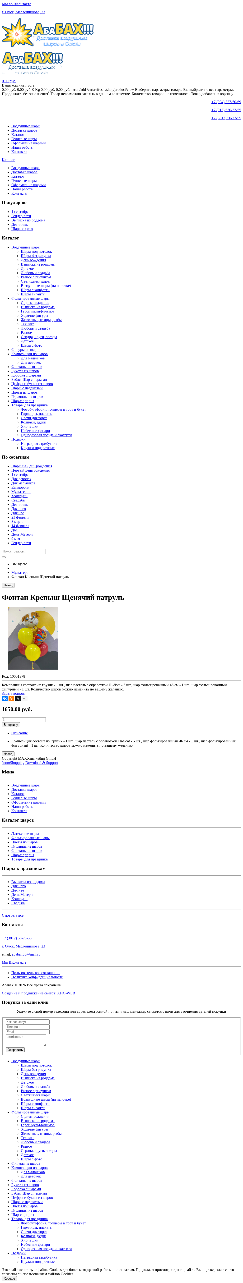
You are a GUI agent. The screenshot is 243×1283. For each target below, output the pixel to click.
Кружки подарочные (38, 448)
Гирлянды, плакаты (36, 414)
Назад (8, 585)
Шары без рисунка (36, 256)
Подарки (18, 439)
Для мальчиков (33, 358)
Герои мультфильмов (38, 311)
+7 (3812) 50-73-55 (226, 118)
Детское (27, 269)
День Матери (22, 534)
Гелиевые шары (24, 139)
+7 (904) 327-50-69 (226, 102)
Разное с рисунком (36, 277)
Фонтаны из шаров (26, 367)
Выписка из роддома (28, 220)
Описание (19, 733)
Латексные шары (25, 834)
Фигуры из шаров (25, 350)
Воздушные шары (25, 126)
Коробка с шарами (26, 375)
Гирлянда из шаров (26, 846)
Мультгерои (21, 492)
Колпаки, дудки (33, 422)
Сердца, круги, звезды (39, 337)
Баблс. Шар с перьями (29, 379)
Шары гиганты (33, 294)
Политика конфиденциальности (37, 977)
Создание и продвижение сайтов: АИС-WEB (38, 993)
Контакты (19, 152)
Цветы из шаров (24, 392)
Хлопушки (29, 426)
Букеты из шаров (25, 371)
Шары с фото (22, 229)
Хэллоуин (19, 496)
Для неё (17, 513)
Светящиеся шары (35, 281)
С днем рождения (35, 303)
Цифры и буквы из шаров (32, 384)
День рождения (33, 260)
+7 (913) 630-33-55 (226, 110)
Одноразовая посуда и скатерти (46, 435)
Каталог (17, 135)
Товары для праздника (29, 405)
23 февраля (20, 517)
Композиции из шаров (29, 354)
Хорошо (9, 1278)
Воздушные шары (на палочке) (46, 286)
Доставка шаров (24, 130)
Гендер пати (21, 216)
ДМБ (15, 530)
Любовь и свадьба (35, 273)
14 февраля (20, 526)
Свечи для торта (34, 418)
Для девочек (31, 362)
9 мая (15, 539)
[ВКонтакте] (5, 698)
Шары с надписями (27, 388)
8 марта (17, 522)
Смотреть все (12, 915)
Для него (18, 509)
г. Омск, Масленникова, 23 (23, 12)
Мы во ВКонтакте (16, 4)
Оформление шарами (28, 143)
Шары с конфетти (35, 290)
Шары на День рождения (31, 466)
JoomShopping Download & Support (30, 763)
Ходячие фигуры (34, 315)
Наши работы (22, 147)
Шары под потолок (36, 251)
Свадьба (18, 500)
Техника (27, 324)
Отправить (15, 1050)
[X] (18, 698)
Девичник (19, 224)
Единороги (20, 487)
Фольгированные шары (30, 298)
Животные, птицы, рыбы (41, 320)
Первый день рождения (30, 470)
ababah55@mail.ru (26, 954)
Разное (26, 333)
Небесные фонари (35, 431)
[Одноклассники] (11, 698)
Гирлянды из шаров (27, 397)
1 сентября (19, 212)
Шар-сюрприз (22, 401)
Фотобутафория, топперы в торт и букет (53, 409)
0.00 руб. (9, 81)
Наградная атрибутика (39, 443)
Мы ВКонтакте (14, 962)
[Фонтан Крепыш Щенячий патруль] (33, 668)
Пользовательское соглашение (35, 973)
